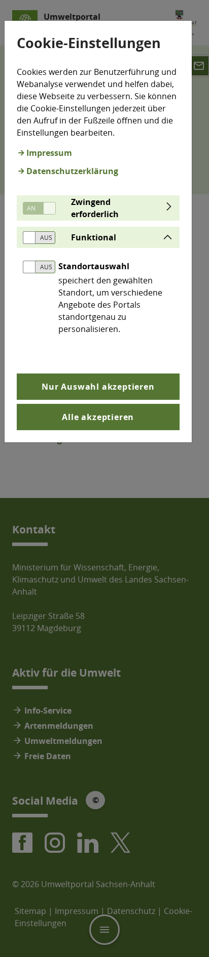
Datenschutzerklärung (72, 171)
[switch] (35, 208)
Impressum (49, 152)
